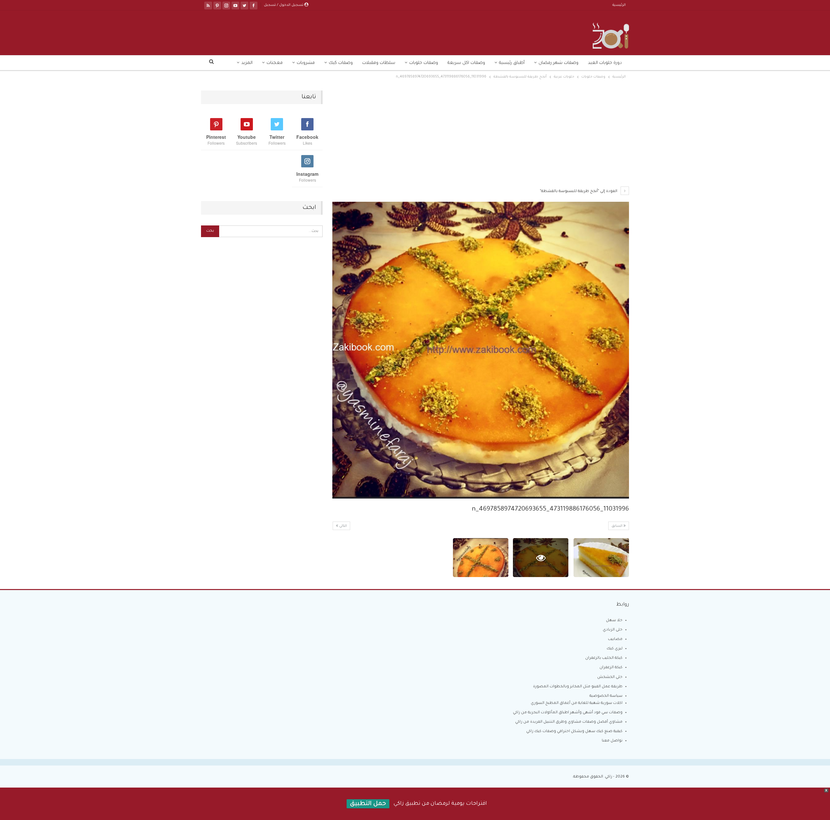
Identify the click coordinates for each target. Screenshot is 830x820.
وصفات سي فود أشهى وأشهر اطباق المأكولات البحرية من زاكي (567, 713)
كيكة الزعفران (610, 668)
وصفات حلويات (423, 63)
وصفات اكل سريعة (466, 63)
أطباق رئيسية (512, 63)
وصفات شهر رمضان (558, 63)
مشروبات (306, 63)
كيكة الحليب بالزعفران (603, 658)
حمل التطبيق (368, 804)
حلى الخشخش (609, 677)
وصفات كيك (341, 63)
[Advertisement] (480, 138)
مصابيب (615, 639)
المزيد (247, 63)
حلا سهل (614, 621)
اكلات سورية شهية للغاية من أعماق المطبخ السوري (576, 703)
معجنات (275, 63)
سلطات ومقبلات (378, 63)
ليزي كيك (614, 649)
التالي (342, 526)
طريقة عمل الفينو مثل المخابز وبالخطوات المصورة (577, 687)
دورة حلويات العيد (605, 63)
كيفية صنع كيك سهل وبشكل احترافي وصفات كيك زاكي (574, 732)
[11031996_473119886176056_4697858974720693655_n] (601, 557)
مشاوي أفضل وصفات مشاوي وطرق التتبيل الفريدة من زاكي (568, 722)
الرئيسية (619, 5)
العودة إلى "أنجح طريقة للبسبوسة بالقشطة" (579, 191)
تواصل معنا (612, 741)
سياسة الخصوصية (605, 696)
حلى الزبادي (612, 630)
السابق (617, 526)
